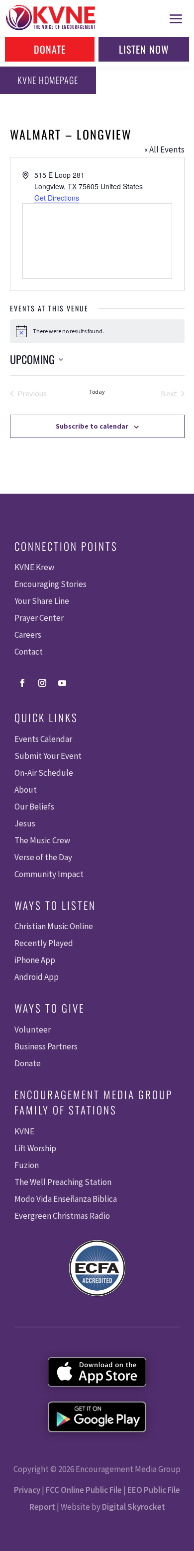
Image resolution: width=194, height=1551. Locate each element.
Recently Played (43, 943)
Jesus (24, 823)
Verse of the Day (43, 857)
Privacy (27, 1489)
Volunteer (32, 1029)
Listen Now (144, 49)
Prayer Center (39, 617)
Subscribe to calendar (92, 426)
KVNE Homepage (47, 80)
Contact (28, 651)
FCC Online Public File (84, 1489)
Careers (27, 634)
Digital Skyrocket (133, 1506)
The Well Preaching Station (62, 1182)
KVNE (24, 1131)
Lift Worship (35, 1148)
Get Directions (56, 198)
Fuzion (26, 1165)
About (25, 789)
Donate (50, 49)
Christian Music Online (53, 926)
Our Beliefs (34, 806)
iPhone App (34, 960)
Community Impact (49, 874)
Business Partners (46, 1046)
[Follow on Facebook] (22, 683)
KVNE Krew (34, 567)
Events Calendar (43, 739)
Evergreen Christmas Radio (62, 1215)
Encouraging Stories (50, 584)
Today (97, 391)
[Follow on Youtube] (62, 683)
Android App (36, 976)
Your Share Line (41, 600)
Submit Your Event (48, 755)
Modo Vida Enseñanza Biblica (65, 1198)
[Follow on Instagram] (42, 683)
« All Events (164, 149)
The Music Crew (42, 840)
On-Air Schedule (43, 772)
